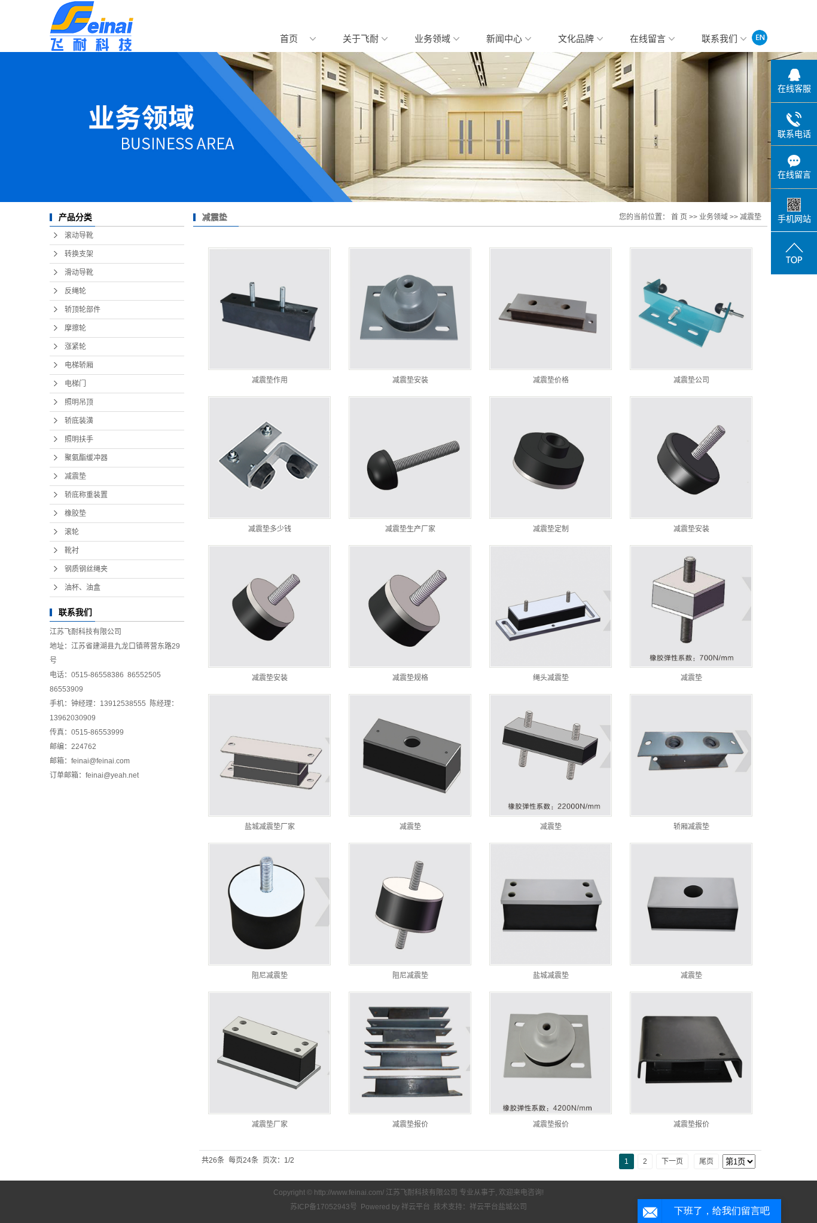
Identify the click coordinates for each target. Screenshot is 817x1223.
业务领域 (432, 39)
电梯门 (75, 384)
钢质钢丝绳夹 (86, 569)
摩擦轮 (75, 328)
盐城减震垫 (551, 975)
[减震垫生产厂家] (410, 457)
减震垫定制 (551, 529)
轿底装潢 (79, 421)
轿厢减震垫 (691, 827)
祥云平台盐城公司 (498, 1207)
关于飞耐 (361, 39)
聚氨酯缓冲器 (86, 458)
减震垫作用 (270, 380)
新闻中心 (504, 39)
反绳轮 (75, 291)
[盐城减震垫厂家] (269, 755)
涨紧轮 (75, 347)
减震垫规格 (410, 678)
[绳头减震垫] (550, 606)
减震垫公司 (691, 380)
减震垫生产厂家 (410, 529)
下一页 (672, 1161)
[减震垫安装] (410, 308)
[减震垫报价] (410, 1053)
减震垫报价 (410, 1124)
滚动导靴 (79, 235)
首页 (289, 39)
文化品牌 (576, 39)
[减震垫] (691, 606)
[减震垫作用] (269, 308)
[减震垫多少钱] (269, 457)
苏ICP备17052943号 (323, 1207)
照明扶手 (79, 439)
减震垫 (75, 476)
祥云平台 (415, 1207)
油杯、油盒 (82, 587)
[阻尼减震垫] (269, 904)
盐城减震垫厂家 (270, 827)
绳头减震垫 (551, 678)
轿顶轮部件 (82, 309)
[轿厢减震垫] (691, 755)
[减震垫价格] (550, 308)
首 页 (679, 217)
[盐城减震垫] (550, 904)
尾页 (706, 1161)
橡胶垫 (75, 513)
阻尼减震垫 (270, 975)
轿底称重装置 (86, 495)
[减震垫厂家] (269, 1053)
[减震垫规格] (410, 606)
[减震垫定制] (550, 457)
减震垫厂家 (270, 1124)
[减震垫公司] (691, 308)
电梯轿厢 (79, 365)
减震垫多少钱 (269, 529)
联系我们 (719, 39)
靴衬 (72, 550)
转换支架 (79, 254)
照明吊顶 (79, 402)
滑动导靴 (79, 272)
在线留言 (648, 39)
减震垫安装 (410, 380)
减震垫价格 (551, 380)
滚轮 (72, 532)
